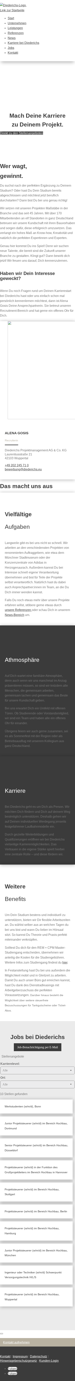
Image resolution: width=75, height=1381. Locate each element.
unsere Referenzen (18, 610)
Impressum (20, 1356)
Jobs (11, 47)
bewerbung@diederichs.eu (23, 469)
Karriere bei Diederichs (23, 42)
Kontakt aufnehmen (16, 1342)
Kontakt (13, 52)
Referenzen (16, 33)
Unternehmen (17, 23)
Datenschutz (38, 1356)
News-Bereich (14, 615)
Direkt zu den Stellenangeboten (21, 133)
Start (11, 18)
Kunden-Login (49, 1360)
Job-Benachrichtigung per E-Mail (37, 1047)
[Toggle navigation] (1, 1333)
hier (64, 962)
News (12, 38)
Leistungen (15, 28)
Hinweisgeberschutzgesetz (18, 1360)
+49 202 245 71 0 (17, 465)
